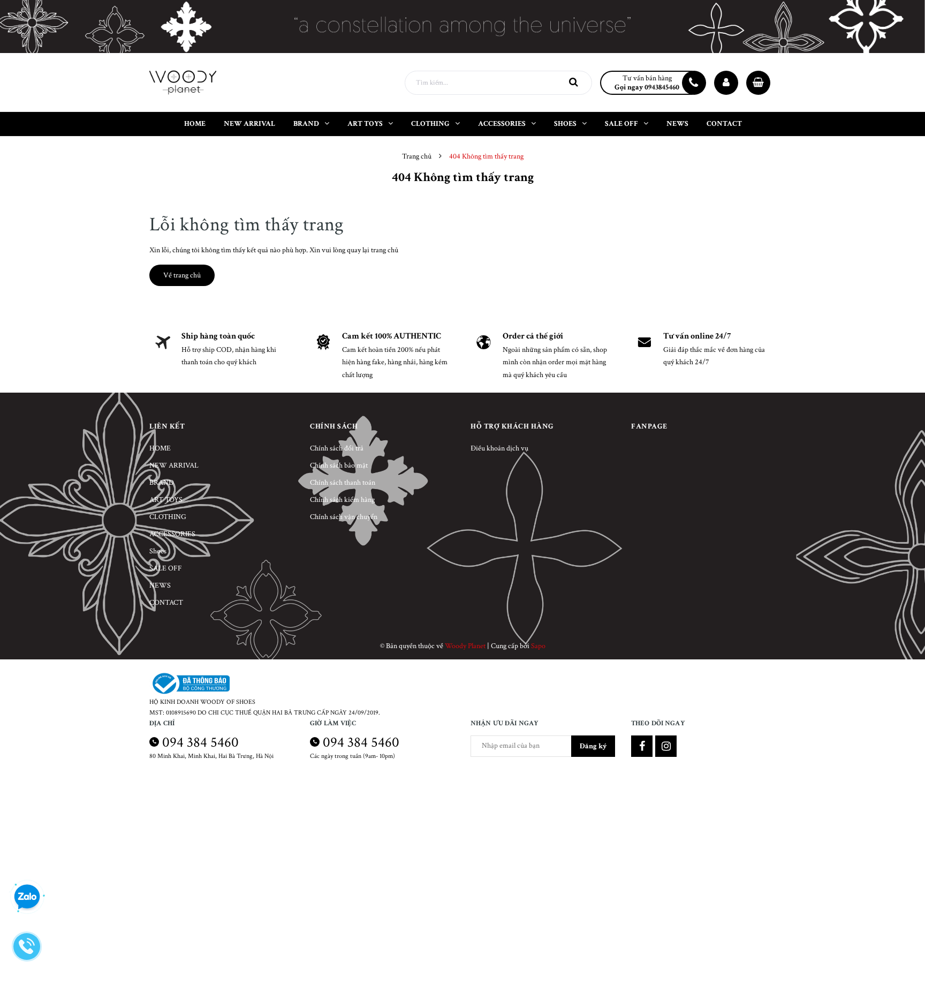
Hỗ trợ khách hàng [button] (512, 426)
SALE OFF (165, 568)
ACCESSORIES (172, 534)
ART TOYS (166, 500)
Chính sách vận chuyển (343, 517)
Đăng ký (593, 746)
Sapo (538, 646)
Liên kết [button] (167, 426)
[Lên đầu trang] (903, 927)
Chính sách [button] (334, 426)
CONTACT (166, 602)
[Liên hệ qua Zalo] (26, 897)
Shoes (157, 551)
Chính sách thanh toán (342, 482)
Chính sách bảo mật (339, 465)
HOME (160, 448)
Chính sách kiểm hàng (342, 500)
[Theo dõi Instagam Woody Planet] (666, 746)
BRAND (161, 482)
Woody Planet (465, 646)
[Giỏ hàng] (758, 83)
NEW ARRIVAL (174, 465)
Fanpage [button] (649, 426)
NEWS (160, 585)
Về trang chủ (182, 275)
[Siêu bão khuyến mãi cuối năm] (462, 26)
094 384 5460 (200, 742)
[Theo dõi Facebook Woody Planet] (642, 746)
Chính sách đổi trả (336, 448)
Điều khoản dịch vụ (499, 448)
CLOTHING (167, 517)
